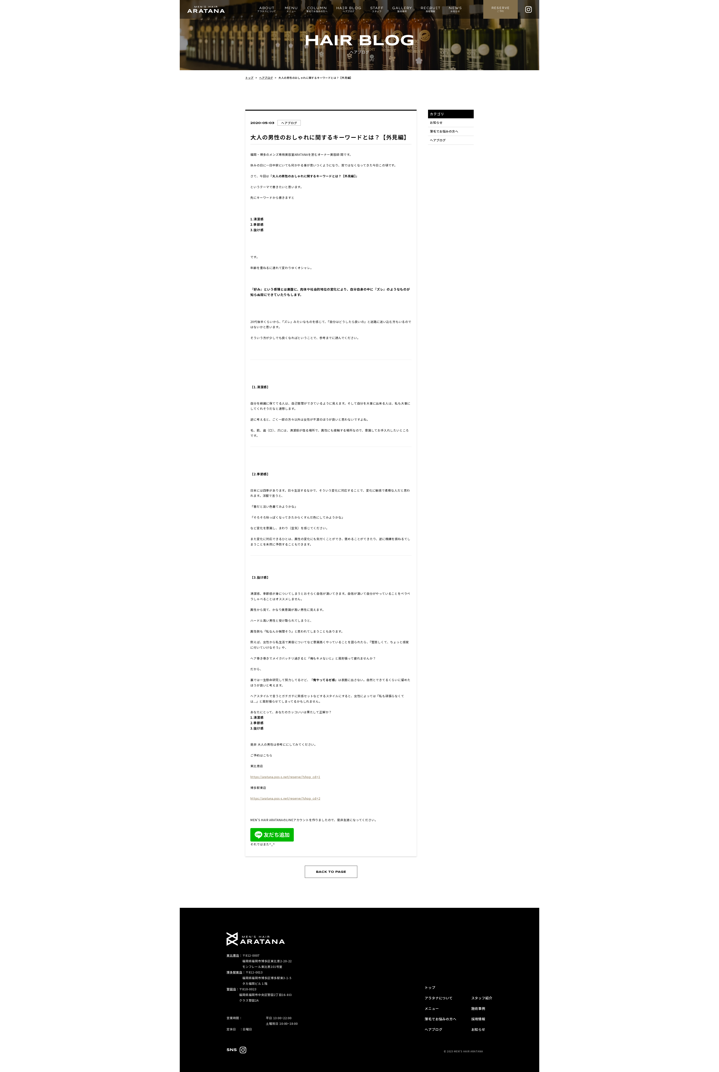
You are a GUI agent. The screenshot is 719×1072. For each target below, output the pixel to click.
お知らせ (436, 122)
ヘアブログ (438, 140)
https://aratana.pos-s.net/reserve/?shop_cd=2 (285, 798)
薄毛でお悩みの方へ (444, 131)
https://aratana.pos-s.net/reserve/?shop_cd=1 (285, 777)
